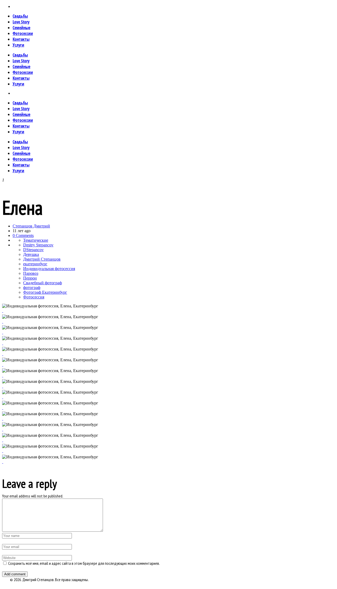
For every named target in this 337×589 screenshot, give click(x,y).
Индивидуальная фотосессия (49, 268)
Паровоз (30, 273)
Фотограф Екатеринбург (45, 292)
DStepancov (33, 249)
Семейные (21, 28)
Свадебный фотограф (42, 283)
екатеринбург (35, 264)
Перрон (30, 278)
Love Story (21, 22)
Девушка (31, 254)
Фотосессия (33, 297)
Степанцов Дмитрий (31, 226)
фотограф (31, 287)
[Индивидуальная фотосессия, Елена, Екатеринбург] (2, 461)
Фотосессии (23, 33)
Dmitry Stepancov (38, 245)
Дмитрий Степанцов (42, 259)
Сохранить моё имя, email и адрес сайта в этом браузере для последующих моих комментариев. (84, 563)
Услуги (18, 45)
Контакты (21, 39)
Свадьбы (20, 16)
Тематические (35, 240)
